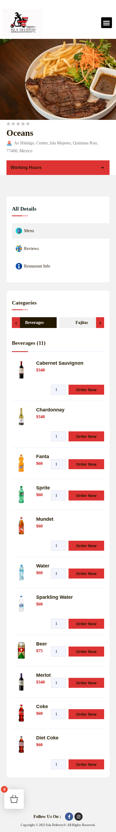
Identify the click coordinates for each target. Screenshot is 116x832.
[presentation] (16, 322)
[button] (106, 22)
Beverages (34, 322)
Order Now (86, 389)
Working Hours (26, 167)
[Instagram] (78, 817)
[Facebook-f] (69, 817)
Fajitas (82, 322)
